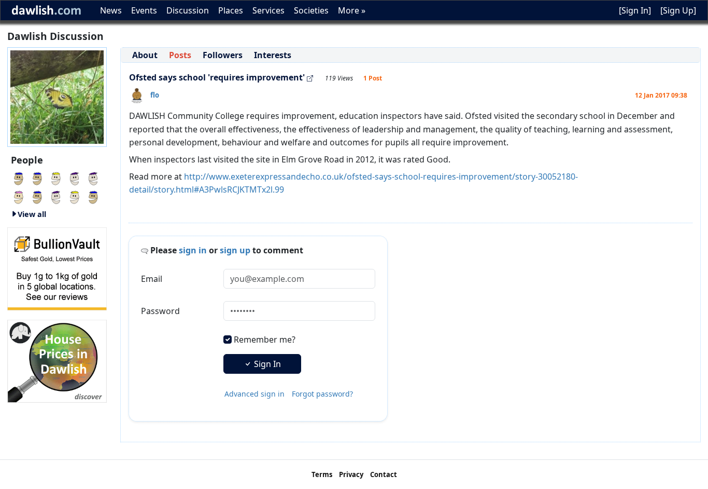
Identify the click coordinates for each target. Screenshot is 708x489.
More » (351, 10)
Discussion (187, 10)
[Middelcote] (93, 196)
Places (230, 10)
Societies (311, 10)
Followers (223, 55)
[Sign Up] (678, 10)
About (145, 55)
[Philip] (18, 177)
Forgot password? (322, 394)
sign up (235, 250)
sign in (193, 250)
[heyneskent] (37, 196)
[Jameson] (56, 177)
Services (268, 10)
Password (160, 311)
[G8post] (74, 177)
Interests (272, 55)
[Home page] (57, 96)
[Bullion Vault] (57, 268)
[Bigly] (57, 360)
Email (151, 278)
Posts (180, 55)
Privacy (351, 474)
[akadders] (74, 196)
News (111, 10)
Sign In (266, 364)
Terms (321, 474)
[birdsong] (37, 177)
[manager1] (56, 196)
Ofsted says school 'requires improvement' (217, 77)
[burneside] (18, 196)
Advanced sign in (254, 394)
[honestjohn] (93, 177)
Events (144, 10)
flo (154, 95)
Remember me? (264, 339)
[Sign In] (635, 10)
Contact (383, 474)
